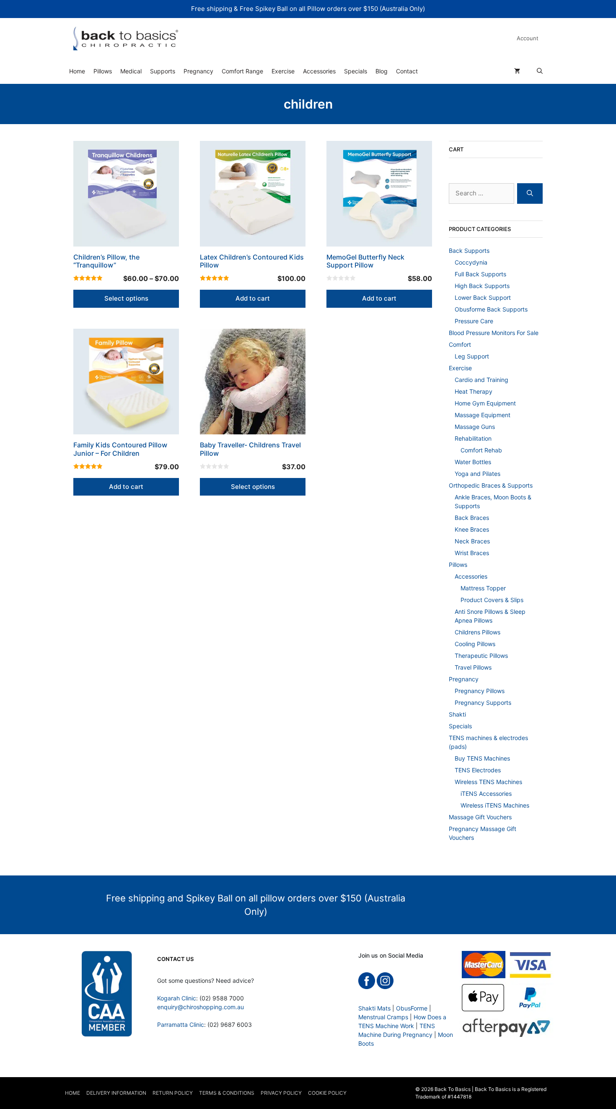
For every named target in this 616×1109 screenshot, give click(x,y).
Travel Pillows (473, 667)
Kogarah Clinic (176, 998)
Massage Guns (475, 426)
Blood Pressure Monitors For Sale (493, 332)
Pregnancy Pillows (480, 690)
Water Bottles (473, 461)
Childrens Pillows (477, 632)
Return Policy (173, 1093)
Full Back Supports (480, 274)
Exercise (283, 71)
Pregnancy (198, 71)
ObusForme (411, 1008)
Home (77, 71)
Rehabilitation (473, 438)
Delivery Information (116, 1093)
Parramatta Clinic (180, 1024)
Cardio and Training (481, 379)
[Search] (530, 193)
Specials (355, 71)
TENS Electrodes (478, 770)
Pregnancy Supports (483, 702)
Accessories (319, 71)
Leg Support (472, 356)
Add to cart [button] (253, 298)
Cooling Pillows (475, 643)
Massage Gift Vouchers (480, 817)
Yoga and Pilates (477, 473)
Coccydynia (471, 262)
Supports (162, 71)
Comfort (460, 344)
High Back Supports (482, 285)
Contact (407, 71)
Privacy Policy (281, 1093)
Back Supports (469, 250)
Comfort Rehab (481, 450)
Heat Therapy (473, 391)
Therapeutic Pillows (481, 655)
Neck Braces (472, 541)
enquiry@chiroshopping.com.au (200, 1006)
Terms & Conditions (226, 1093)
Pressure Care (474, 321)
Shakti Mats (374, 1008)
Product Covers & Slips (492, 599)
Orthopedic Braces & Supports (491, 485)
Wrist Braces (472, 552)
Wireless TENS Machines (488, 781)
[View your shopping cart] (517, 71)
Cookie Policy (327, 1093)
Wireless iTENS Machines (495, 805)
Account (527, 38)
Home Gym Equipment (485, 403)
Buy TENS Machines (482, 758)
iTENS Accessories (486, 793)
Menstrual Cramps (383, 1017)
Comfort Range (242, 71)
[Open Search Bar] (539, 71)
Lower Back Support (483, 297)
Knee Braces (472, 529)
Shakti (457, 714)
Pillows (102, 71)
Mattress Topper (483, 588)
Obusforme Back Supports (491, 309)
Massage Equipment (482, 414)
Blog (381, 71)
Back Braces (472, 517)
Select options (126, 298)
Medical (131, 71)
